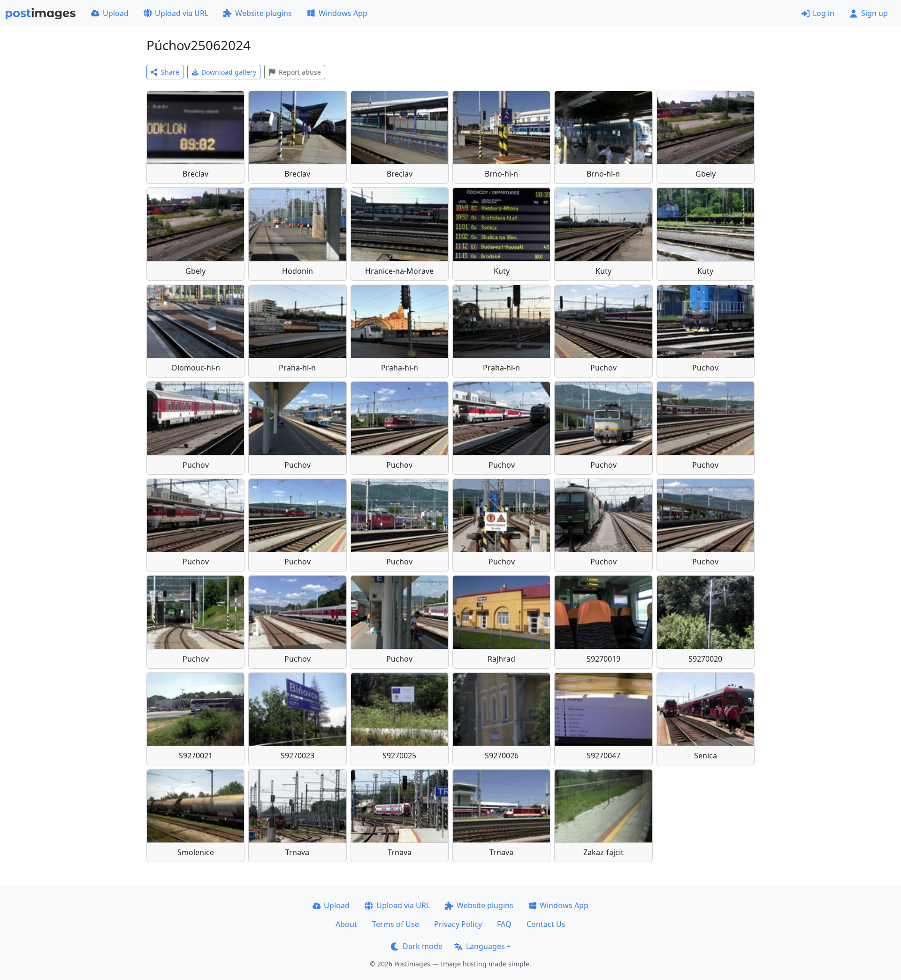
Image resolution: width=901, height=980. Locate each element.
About (346, 924)
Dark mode (423, 946)
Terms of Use (395, 924)
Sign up (874, 13)
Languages (485, 946)
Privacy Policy (458, 924)
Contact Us (546, 924)
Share (170, 72)
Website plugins (263, 13)
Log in (823, 13)
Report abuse (300, 72)
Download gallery (228, 72)
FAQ (504, 924)
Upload (116, 13)
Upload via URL (181, 13)
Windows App (343, 13)
